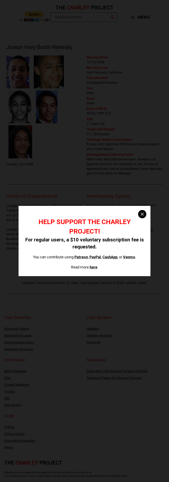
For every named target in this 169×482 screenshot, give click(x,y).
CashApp (109, 257)
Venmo (129, 257)
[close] (142, 214)
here (93, 267)
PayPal (95, 257)
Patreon (81, 257)
